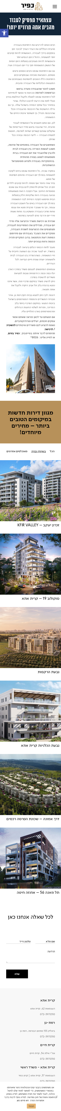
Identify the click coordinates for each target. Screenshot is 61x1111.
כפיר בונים (14, 333)
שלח (17, 974)
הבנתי (31, 1106)
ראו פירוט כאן (23, 1100)
